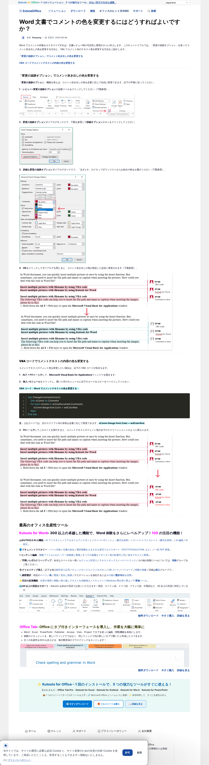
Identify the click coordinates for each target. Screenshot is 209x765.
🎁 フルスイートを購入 (108, 704)
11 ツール (140, 580)
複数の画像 (140, 569)
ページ (43, 575)
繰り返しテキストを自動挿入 (75, 580)
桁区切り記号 (63, 569)
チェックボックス (81, 569)
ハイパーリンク (128, 560)
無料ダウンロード (148, 615)
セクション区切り (88, 560)
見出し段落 (66, 575)
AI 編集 (179, 540)
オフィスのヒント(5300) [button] (114, 10)
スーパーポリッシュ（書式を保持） (112, 540)
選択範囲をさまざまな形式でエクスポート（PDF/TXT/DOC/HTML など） (114, 549)
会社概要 (147, 730)
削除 (174, 560)
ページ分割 (55, 549)
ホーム (32, 730)
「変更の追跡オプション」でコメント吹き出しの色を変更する (51, 56)
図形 (56, 575)
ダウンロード (78, 10)
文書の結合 (68, 549)
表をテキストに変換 (138, 555)
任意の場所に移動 (49, 580)
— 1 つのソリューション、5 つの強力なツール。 (67, 2)
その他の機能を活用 (118, 575)
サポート (138, 10)
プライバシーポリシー (114, 730)
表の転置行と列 (118, 555)
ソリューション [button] (57, 10)
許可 (127, 752)
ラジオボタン (99, 569)
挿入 (158, 569)
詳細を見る (183, 615)
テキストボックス (108, 560)
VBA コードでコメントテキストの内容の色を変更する (47, 62)
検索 (153, 10)
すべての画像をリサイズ (94, 555)
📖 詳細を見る (136, 704)
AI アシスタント (54, 540)
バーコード (127, 569)
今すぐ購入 (167, 615)
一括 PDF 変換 (162, 549)
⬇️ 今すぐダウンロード (77, 704)
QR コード (113, 569)
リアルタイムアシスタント (78, 540)
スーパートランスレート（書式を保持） (153, 540)
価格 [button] (92, 10)
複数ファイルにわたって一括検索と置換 (59, 555)
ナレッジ (56, 730)
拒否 (139, 752)
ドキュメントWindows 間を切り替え (111, 580)
